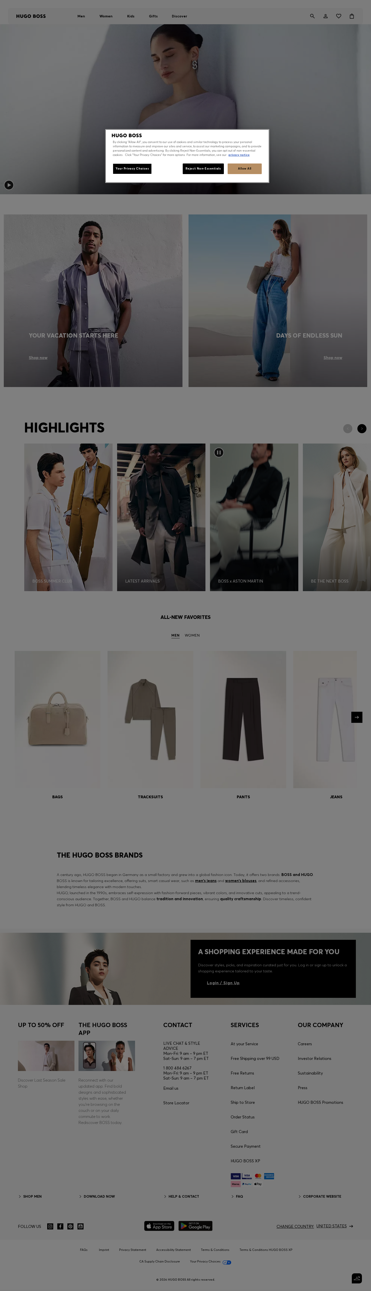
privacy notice (239, 155)
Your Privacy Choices (132, 168)
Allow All (244, 168)
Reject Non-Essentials (203, 168)
